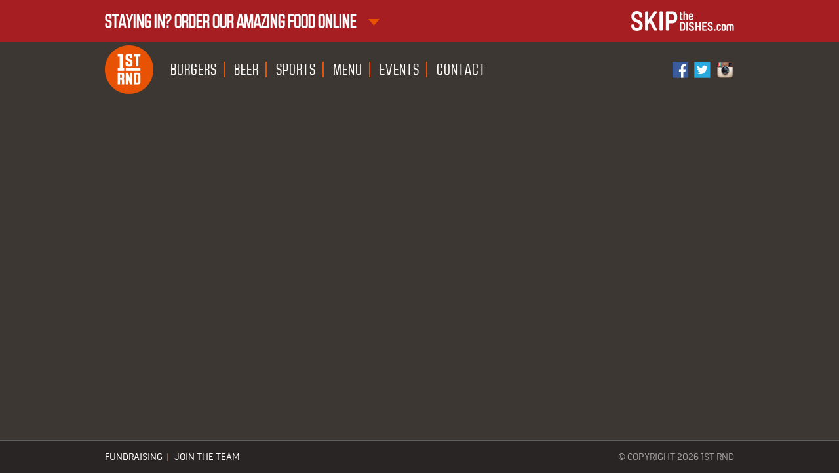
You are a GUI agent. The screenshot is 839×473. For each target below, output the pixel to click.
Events (400, 69)
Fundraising (134, 457)
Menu (347, 69)
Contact (461, 69)
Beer (246, 69)
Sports (296, 69)
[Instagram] (725, 70)
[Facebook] (682, 70)
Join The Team (207, 457)
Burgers (193, 69)
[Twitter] (703, 70)
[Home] (129, 69)
